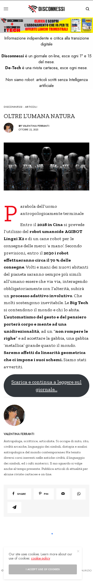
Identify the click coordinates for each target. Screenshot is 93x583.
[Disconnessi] (46, 9)
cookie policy (40, 558)
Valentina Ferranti (36, 126)
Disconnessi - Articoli (20, 106)
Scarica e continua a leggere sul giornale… (46, 385)
